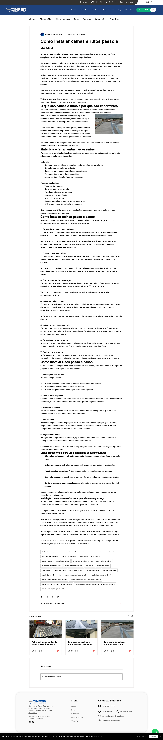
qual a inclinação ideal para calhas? (54, 579)
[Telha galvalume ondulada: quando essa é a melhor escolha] (45, 629)
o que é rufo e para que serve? (53, 589)
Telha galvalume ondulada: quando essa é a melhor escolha (45, 643)
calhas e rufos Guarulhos (107, 552)
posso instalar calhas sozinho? (100, 575)
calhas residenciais (92, 570)
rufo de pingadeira (109, 570)
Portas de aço (115, 19)
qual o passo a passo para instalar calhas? (57, 584)
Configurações (141, 736)
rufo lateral (89, 566)
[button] (96, 10)
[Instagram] (147, 2)
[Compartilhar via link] (58, 597)
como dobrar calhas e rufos (51, 566)
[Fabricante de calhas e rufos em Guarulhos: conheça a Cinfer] (117, 629)
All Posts (32, 19)
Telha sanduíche (45, 19)
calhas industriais (103, 566)
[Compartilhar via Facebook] (41, 597)
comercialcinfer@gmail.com (113, 716)
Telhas (76, 19)
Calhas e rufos (100, 19)
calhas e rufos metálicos (73, 566)
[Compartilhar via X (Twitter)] (47, 597)
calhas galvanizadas (69, 556)
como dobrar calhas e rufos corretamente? (86, 579)
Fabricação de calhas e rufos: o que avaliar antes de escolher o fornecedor (80, 643)
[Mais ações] (121, 34)
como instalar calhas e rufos (83, 561)
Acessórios (87, 19)
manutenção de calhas (50, 556)
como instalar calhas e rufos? (75, 575)
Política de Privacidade (94, 736)
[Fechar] (160, 736)
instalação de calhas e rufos (52, 575)
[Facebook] (151, 2)
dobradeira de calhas (103, 561)
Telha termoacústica (63, 19)
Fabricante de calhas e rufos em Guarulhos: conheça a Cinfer (115, 643)
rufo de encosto (60, 570)
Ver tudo (131, 616)
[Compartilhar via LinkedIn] (52, 597)
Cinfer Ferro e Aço (48, 552)
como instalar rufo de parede (90, 556)
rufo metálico (46, 570)
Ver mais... (32, 713)
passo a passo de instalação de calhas (55, 561)
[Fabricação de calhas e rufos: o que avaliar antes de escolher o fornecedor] (82, 629)
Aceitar (153, 736)
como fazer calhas (76, 570)
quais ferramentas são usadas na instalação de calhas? (95, 584)
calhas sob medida (87, 552)
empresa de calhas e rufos (68, 552)
